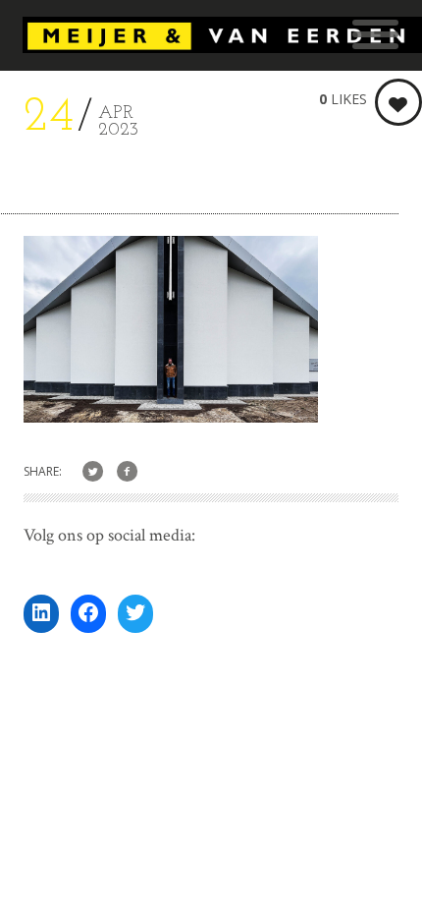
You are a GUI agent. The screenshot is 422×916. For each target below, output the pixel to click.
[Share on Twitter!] (93, 472)
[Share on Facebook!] (127, 472)
